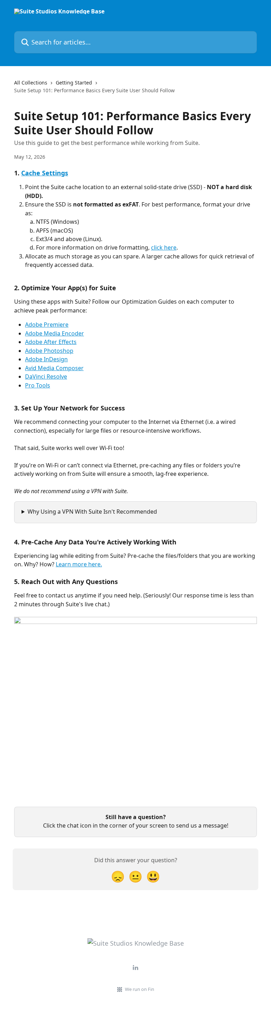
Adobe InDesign (46, 359)
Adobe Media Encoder (54, 333)
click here (163, 247)
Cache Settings (44, 173)
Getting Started (74, 82)
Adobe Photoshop (49, 351)
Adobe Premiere (46, 324)
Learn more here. (79, 564)
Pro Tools (37, 385)
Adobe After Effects (51, 342)
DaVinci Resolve (46, 376)
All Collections (30, 82)
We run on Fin (139, 989)
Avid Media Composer (54, 368)
